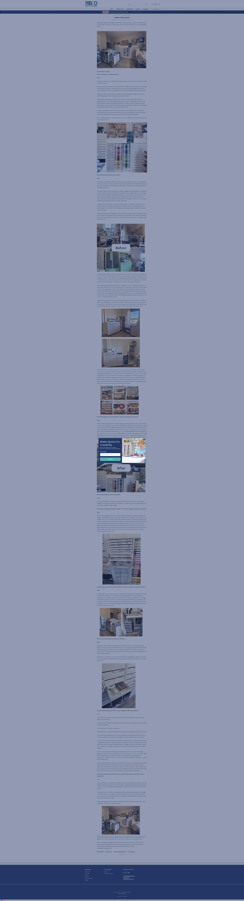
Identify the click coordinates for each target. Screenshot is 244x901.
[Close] (144, 439)
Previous (240, 897)
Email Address (103, 451)
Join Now (110, 459)
